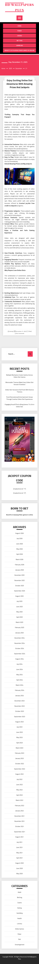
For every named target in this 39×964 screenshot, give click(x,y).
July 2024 (19, 664)
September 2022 (19, 769)
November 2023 (19, 706)
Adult (19, 892)
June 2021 (19, 847)
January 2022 (19, 811)
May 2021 (19, 853)
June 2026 (19, 544)
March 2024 (19, 685)
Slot (30, 331)
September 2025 (19, 591)
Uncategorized (19, 944)
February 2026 (19, 564)
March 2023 (19, 748)
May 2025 (19, 612)
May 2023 (19, 737)
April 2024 (19, 680)
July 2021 (19, 842)
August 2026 (19, 533)
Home (19, 26)
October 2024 (19, 648)
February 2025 (19, 627)
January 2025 (19, 633)
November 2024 (19, 643)
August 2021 (19, 837)
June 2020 (19, 868)
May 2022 (19, 790)
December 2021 (19, 816)
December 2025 (19, 575)
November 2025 (19, 580)
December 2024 (19, 638)
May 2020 (19, 873)
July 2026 (19, 538)
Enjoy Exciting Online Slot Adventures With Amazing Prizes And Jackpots (19, 84)
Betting (19, 40)
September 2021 (19, 832)
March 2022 (19, 800)
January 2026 (19, 570)
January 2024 (19, 695)
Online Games (19, 929)
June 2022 (19, 784)
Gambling (19, 45)
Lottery (19, 923)
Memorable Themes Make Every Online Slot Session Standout (20, 383)
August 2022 (19, 774)
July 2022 (19, 779)
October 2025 (19, 585)
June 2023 (19, 732)
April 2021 (19, 858)
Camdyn (11, 331)
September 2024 (19, 653)
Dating (19, 908)
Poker (19, 31)
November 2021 (19, 821)
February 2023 (19, 753)
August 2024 (19, 659)
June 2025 (19, 606)
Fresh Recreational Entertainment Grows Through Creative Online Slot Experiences (19, 398)
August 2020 (19, 863)
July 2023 (19, 727)
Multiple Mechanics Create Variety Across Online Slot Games (19, 376)
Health (19, 918)
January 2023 (19, 758)
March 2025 (19, 622)
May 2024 (19, 674)
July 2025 (19, 601)
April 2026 (19, 554)
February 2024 (19, 690)
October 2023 (19, 711)
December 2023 (19, 701)
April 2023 (19, 743)
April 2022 (19, 795)
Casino (19, 36)
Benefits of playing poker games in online (19, 50)
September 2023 (19, 716)
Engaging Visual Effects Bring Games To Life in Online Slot (19, 405)
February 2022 (19, 805)
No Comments (20, 333)
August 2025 (19, 596)
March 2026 (19, 559)
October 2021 (19, 826)
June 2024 (19, 669)
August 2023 (19, 722)
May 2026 (19, 549)
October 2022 (19, 763)
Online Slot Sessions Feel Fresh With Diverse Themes (19, 391)
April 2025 (19, 617)
